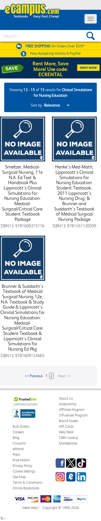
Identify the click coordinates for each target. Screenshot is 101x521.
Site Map (19, 477)
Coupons (19, 443)
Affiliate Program (71, 409)
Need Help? (30, 508)
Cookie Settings (24, 471)
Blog (16, 438)
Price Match (21, 460)
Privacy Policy (22, 466)
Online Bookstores (26, 488)
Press (16, 454)
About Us (66, 398)
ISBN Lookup (68, 438)
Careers (18, 432)
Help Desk (66, 432)
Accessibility (68, 404)
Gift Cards (66, 426)
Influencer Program (73, 415)
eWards (18, 449)
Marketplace (68, 443)
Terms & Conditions (27, 482)
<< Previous (34, 376)
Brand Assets (68, 421)
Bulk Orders (21, 426)
